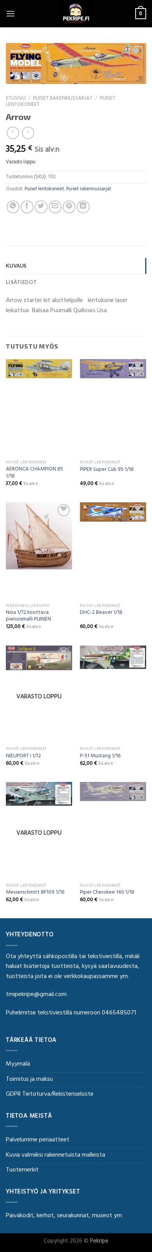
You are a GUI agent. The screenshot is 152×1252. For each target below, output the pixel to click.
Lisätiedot (21, 282)
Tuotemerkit (22, 1170)
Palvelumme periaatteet (37, 1140)
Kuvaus (16, 266)
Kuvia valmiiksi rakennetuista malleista (55, 1155)
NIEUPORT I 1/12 (23, 756)
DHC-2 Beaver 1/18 (101, 613)
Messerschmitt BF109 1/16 (35, 893)
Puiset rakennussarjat (62, 99)
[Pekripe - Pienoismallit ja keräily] (76, 13)
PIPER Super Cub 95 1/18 (107, 470)
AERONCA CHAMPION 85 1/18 (34, 473)
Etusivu (16, 99)
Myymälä (18, 1064)
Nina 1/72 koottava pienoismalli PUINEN (28, 617)
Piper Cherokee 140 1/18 (107, 893)
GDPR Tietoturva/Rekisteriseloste (50, 1094)
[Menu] (10, 13)
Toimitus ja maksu (29, 1080)
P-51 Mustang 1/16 (100, 756)
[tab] (76, 266)
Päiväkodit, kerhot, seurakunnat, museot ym (64, 1216)
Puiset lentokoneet (44, 189)
